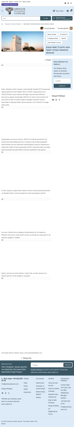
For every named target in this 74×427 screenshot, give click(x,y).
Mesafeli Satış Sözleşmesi (53, 395)
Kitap (25, 383)
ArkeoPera (27, 392)
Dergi (25, 386)
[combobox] (26, 18)
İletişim (38, 397)
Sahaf (26, 389)
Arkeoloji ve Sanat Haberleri (13, 24)
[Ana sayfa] (2, 24)
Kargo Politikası (53, 406)
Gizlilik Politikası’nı (37, 370)
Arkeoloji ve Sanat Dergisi (40, 387)
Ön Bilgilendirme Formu (52, 411)
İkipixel (3, 423)
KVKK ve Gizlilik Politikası (53, 390)
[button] (2, 10)
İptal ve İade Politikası (52, 401)
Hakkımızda (40, 383)
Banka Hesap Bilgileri (40, 393)
